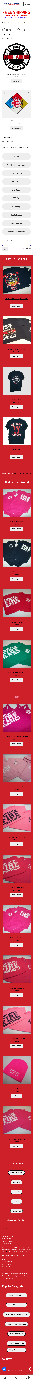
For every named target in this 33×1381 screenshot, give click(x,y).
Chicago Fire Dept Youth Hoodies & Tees (16, 1314)
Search (16, 1378)
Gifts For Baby (16, 1211)
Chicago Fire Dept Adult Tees (16, 1295)
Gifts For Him (16, 1192)
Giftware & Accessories (16, 231)
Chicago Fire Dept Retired (16, 1350)
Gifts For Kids (16, 1201)
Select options (16, 128)
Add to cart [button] (16, 81)
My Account (5, 1378)
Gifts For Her (16, 1182)
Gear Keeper (16, 223)
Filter (5, 249)
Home (5, 23)
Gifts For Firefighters (16, 1172)
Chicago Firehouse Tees (17, 1334)
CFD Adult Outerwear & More (16, 1305)
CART (7, 1251)
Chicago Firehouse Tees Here (22, 474)
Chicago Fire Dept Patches (16, 1343)
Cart (25, 1376)
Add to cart (16, 1096)
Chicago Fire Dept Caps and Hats (16, 1324)
